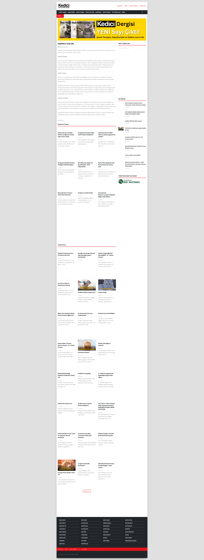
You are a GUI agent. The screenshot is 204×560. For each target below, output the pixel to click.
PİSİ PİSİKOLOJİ (116, 12)
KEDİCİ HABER (62, 12)
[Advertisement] (87, 231)
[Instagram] (145, 12)
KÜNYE (125, 5)
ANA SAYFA (119, 5)
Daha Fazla (86, 491)
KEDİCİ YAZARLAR (134, 5)
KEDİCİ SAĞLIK (107, 12)
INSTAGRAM (84, 549)
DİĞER (123, 12)
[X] (142, 12)
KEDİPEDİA (98, 12)
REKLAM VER (142, 5)
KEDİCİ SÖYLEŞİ (90, 12)
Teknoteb (115, 554)
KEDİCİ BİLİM (71, 12)
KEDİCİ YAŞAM (80, 12)
